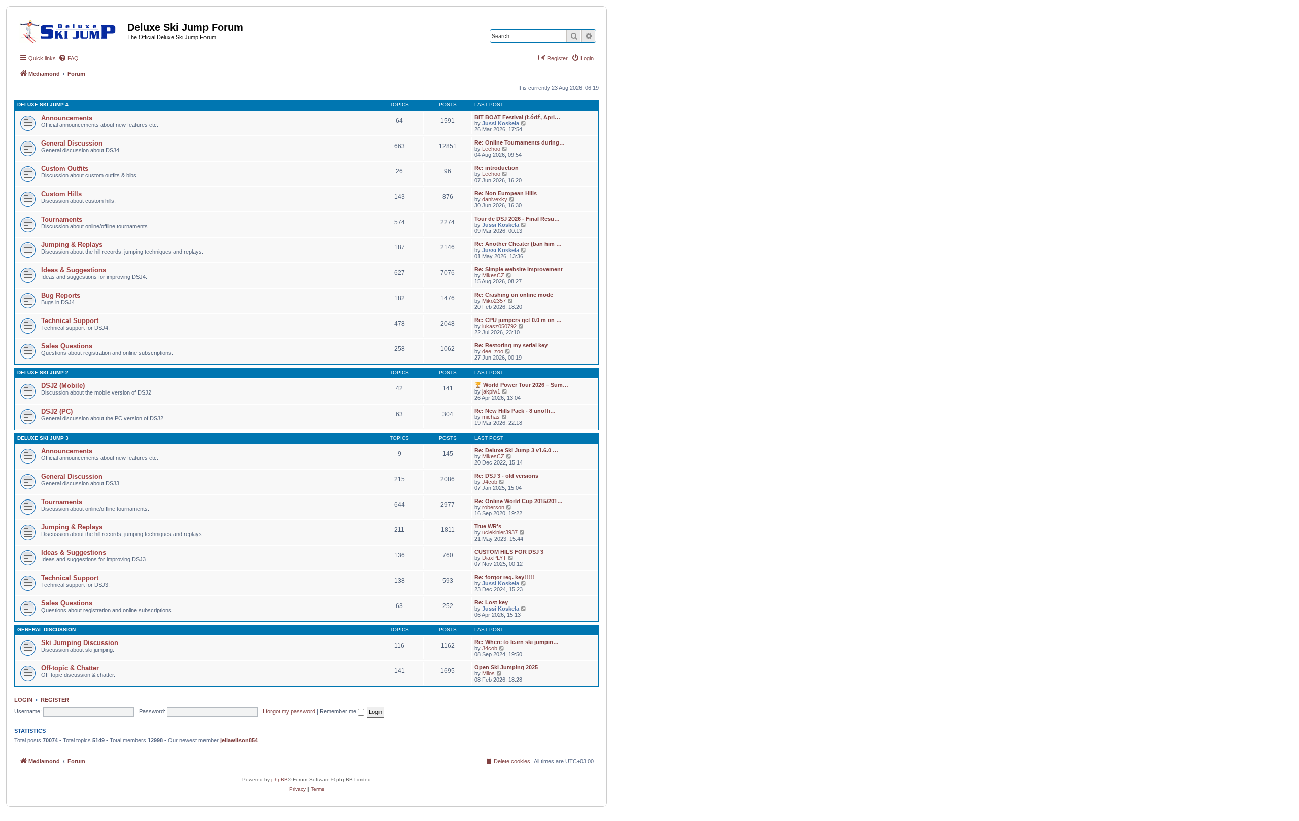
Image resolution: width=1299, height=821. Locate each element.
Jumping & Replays (71, 244)
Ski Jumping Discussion (79, 643)
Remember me (339, 711)
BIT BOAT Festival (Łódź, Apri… (517, 117)
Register (55, 700)
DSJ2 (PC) (57, 411)
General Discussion (71, 143)
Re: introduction (496, 168)
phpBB (279, 779)
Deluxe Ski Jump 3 (43, 438)
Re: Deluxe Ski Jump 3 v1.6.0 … (516, 450)
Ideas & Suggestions (73, 270)
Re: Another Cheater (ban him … (518, 244)
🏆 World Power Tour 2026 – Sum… (521, 385)
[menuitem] (68, 58)
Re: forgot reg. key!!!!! (504, 577)
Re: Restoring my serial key (511, 345)
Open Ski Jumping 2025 (506, 667)
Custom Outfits (64, 168)
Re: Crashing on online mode (513, 295)
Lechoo (491, 149)
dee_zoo (492, 351)
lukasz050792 (499, 326)
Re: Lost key (491, 602)
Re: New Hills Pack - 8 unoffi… (515, 411)
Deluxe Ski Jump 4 (43, 105)
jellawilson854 (239, 740)
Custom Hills (61, 194)
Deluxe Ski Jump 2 (43, 372)
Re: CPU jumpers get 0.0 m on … (518, 320)
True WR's (487, 526)
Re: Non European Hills (505, 193)
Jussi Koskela (500, 123)
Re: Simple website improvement (518, 269)
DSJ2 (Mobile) (63, 385)
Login (23, 700)
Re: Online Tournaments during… (519, 142)
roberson (493, 507)
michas (491, 417)
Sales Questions (66, 346)
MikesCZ (493, 275)
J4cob (489, 482)
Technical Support (69, 321)
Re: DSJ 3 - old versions (506, 476)
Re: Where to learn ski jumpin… (516, 642)
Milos (488, 673)
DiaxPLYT (494, 558)
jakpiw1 (491, 391)
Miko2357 (494, 301)
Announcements (66, 118)
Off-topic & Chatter (70, 668)
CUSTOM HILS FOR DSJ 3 (508, 552)
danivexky (494, 199)
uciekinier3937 (500, 532)
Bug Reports (60, 295)
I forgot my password (289, 711)
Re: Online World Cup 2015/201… (518, 501)
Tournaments (61, 219)
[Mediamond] (70, 30)
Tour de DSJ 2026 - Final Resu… (517, 219)
